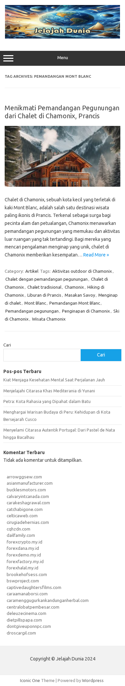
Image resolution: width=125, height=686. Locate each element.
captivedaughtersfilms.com (34, 587)
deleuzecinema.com (26, 613)
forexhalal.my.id (22, 567)
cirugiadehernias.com (28, 522)
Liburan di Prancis (44, 295)
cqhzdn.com (18, 529)
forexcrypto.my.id (24, 541)
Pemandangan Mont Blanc (74, 303)
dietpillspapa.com (24, 620)
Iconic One (30, 680)
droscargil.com (21, 633)
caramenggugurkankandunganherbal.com (48, 600)
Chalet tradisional (44, 287)
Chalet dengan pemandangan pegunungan (46, 279)
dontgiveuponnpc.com (29, 626)
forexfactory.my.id (25, 561)
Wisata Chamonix (49, 319)
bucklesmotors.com (26, 489)
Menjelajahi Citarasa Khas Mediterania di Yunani (49, 390)
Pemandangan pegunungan (32, 311)
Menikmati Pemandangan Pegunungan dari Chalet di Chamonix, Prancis (62, 112)
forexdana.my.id (23, 548)
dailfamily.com (21, 535)
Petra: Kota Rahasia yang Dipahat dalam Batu (47, 401)
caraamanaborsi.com (27, 593)
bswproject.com (23, 580)
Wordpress (93, 680)
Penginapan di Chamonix (86, 311)
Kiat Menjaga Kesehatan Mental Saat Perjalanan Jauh (54, 379)
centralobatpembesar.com (33, 607)
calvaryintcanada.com (28, 496)
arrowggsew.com (24, 476)
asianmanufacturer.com (30, 483)
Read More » (96, 254)
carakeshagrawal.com (28, 502)
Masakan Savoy (80, 295)
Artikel (31, 271)
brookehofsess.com (27, 574)
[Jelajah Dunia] (62, 37)
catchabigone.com (25, 509)
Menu (62, 57)
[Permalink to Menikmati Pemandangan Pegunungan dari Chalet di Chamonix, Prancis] (62, 185)
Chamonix (74, 287)
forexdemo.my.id (24, 554)
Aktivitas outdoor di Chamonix (82, 271)
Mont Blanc (35, 303)
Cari (7, 345)
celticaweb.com (22, 515)
